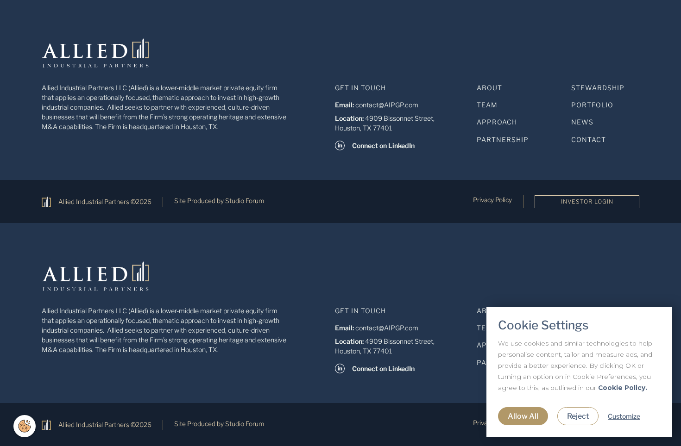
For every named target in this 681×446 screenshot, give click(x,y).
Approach (497, 122)
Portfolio (592, 105)
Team (487, 105)
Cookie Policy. (622, 387)
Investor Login (587, 201)
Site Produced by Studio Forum (219, 200)
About (489, 88)
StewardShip (597, 88)
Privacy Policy (492, 200)
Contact (588, 139)
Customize (624, 416)
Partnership (503, 139)
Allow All (523, 416)
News (582, 122)
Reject (578, 416)
